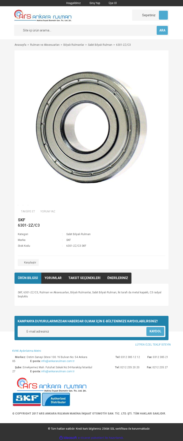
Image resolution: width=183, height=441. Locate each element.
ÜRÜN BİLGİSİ (28, 278)
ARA (162, 30)
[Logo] (43, 15)
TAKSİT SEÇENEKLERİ (84, 278)
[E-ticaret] (91, 438)
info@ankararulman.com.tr (58, 361)
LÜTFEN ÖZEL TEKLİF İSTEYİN (153, 344)
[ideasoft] (68, 438)
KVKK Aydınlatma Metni (26, 350)
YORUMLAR (53, 278)
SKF (21, 219)
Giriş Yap (94, 3)
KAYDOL (155, 331)
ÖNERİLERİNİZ (117, 278)
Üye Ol (112, 3)
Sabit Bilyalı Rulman (78, 234)
